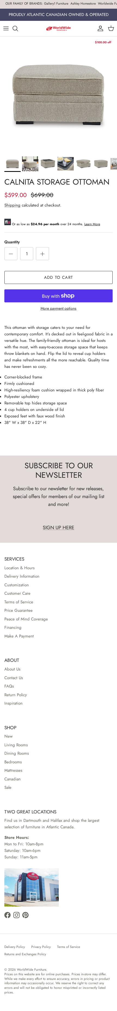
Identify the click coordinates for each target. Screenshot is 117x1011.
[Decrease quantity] (10, 253)
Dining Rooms (16, 753)
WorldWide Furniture (31, 969)
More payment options (58, 308)
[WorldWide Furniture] (58, 29)
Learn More (92, 224)
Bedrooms (13, 762)
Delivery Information (21, 576)
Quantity (12, 242)
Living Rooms (16, 745)
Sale (7, 787)
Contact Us (13, 678)
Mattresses (13, 770)
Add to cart (58, 277)
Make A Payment (19, 636)
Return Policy (15, 695)
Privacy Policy (41, 946)
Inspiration (13, 703)
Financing (12, 627)
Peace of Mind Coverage (26, 619)
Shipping (12, 205)
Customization (16, 585)
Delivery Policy (14, 946)
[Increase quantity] (42, 253)
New (8, 736)
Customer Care (17, 593)
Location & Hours (19, 568)
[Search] (18, 28)
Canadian (12, 779)
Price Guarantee (18, 610)
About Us (12, 669)
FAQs (9, 686)
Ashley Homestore (83, 3)
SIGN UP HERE (58, 527)
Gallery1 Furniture (56, 3)
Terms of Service (18, 602)
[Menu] (6, 28)
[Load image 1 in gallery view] (58, 95)
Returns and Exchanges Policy (25, 954)
